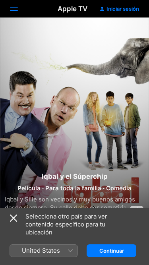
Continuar (111, 251)
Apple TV (72, 9)
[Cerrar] (13, 218)
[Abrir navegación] (18, 8)
